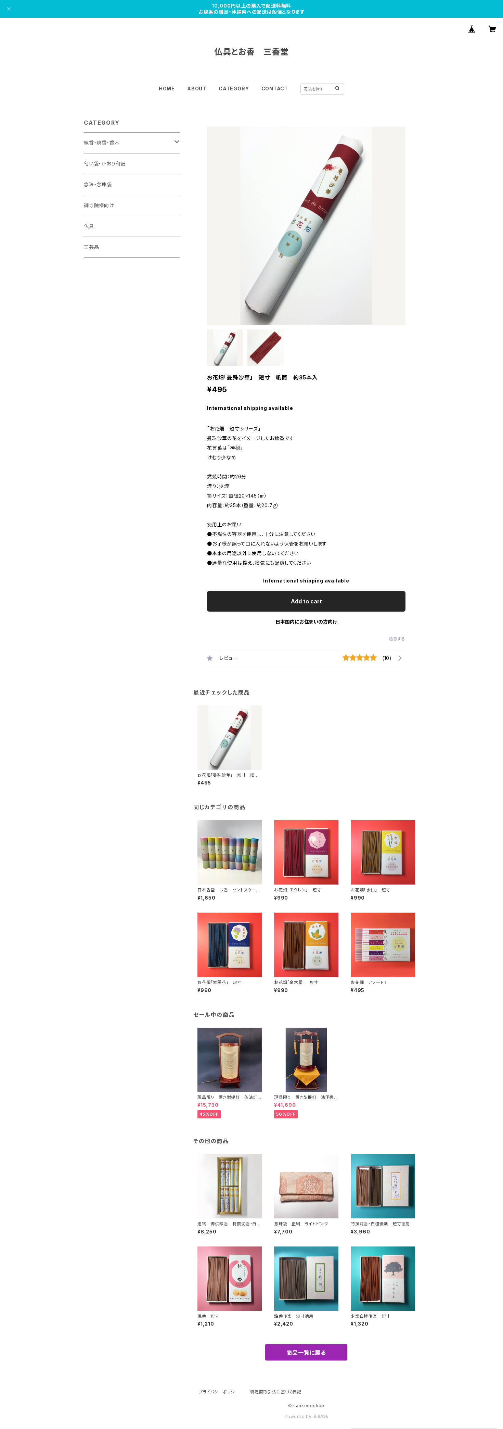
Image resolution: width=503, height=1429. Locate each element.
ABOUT (196, 88)
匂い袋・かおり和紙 (105, 163)
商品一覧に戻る (306, 1352)
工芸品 (91, 247)
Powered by (298, 1416)
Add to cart (306, 601)
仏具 (89, 226)
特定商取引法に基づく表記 (275, 1391)
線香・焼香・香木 (101, 143)
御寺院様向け (99, 205)
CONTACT (274, 88)
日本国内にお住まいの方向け (306, 622)
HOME (167, 88)
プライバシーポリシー (219, 1391)
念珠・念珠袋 (98, 184)
